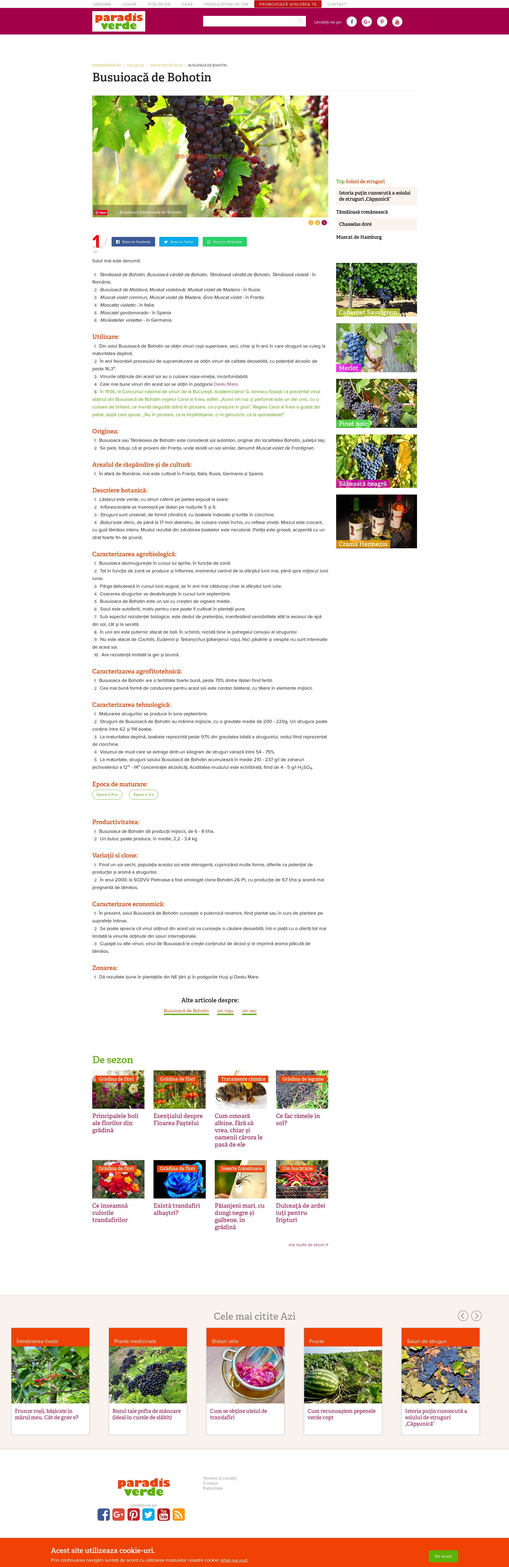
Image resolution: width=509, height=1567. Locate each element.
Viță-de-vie (159, 4)
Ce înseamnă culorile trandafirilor (110, 1213)
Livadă (129, 4)
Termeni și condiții (220, 1478)
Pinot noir (353, 424)
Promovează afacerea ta (288, 4)
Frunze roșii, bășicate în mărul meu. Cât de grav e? (46, 1414)
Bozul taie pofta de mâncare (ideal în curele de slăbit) (146, 1414)
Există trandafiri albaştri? (176, 1209)
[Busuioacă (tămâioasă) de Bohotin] (210, 156)
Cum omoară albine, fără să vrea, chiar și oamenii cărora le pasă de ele (239, 1130)
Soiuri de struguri (166, 66)
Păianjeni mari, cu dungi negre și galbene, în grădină (240, 1216)
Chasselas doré (355, 224)
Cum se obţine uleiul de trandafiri (238, 1414)
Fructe (316, 1341)
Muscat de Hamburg (359, 237)
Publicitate (213, 1488)
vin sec (249, 1011)
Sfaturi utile (225, 1341)
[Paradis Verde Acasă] (118, 21)
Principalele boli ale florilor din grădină (115, 1123)
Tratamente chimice (243, 1079)
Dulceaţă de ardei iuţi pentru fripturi (300, 1213)
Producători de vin (226, 4)
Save (103, 212)
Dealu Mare (226, 384)
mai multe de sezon (307, 1244)
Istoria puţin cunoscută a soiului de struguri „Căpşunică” (374, 196)
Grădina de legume (303, 1079)
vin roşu (225, 1011)
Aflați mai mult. (234, 1560)
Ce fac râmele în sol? (298, 1119)
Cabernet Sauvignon (368, 312)
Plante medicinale (135, 1341)
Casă (187, 4)
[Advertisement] (254, 47)
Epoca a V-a (144, 794)
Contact (337, 4)
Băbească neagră (363, 484)
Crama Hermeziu (363, 544)
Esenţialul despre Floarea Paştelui (178, 1119)
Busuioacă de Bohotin (207, 66)
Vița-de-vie (135, 66)
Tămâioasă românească (362, 212)
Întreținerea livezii (37, 1341)
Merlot (348, 368)
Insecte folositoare (241, 1168)
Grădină (102, 4)
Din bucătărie (297, 1168)
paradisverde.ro (106, 66)
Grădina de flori (116, 1079)
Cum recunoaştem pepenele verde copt (342, 1414)
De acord (443, 1556)
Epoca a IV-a (107, 794)
